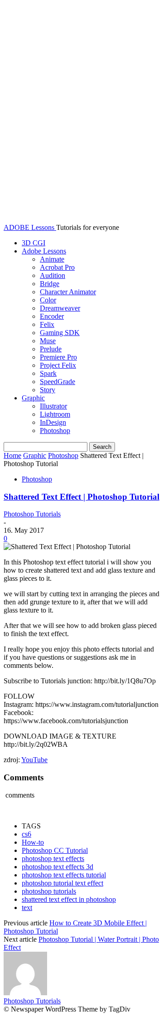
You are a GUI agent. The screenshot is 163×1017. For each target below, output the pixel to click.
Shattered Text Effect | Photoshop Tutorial (81, 496)
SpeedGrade (57, 381)
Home (12, 455)
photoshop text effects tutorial (64, 875)
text (27, 907)
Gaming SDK (60, 332)
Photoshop (55, 430)
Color (48, 300)
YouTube (34, 760)
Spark (48, 373)
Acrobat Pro (57, 267)
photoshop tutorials (49, 891)
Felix (47, 324)
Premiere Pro (58, 357)
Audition (52, 275)
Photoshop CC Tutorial (55, 850)
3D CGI (33, 243)
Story (47, 390)
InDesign (53, 422)
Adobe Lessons (44, 251)
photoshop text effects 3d (57, 867)
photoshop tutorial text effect (62, 883)
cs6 (26, 834)
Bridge (49, 283)
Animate (52, 259)
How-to (33, 842)
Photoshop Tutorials (32, 514)
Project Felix (58, 365)
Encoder (52, 316)
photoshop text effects (53, 858)
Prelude (51, 349)
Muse (48, 341)
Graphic (33, 398)
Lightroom (55, 414)
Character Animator (68, 292)
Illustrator (53, 406)
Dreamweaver (60, 308)
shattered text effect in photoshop (69, 899)
